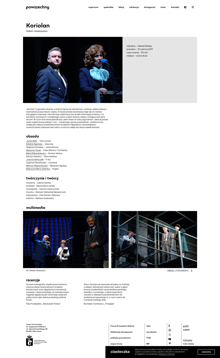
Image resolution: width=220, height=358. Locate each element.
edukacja (134, 7)
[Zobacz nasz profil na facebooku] (169, 326)
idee (148, 326)
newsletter (151, 332)
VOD (148, 338)
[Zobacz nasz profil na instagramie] (170, 330)
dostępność (149, 7)
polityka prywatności (120, 338)
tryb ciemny (188, 343)
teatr (163, 7)
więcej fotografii (177, 271)
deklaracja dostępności (121, 332)
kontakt (175, 7)
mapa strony (116, 343)
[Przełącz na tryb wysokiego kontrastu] (185, 7)
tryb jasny (187, 340)
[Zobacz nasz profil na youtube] (170, 339)
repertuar (93, 7)
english (186, 329)
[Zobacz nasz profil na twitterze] (170, 335)
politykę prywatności (167, 354)
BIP (148, 343)
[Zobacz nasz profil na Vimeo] (170, 343)
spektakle (108, 7)
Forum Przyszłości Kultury (122, 326)
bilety (121, 7)
